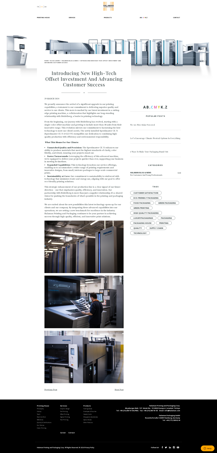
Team (38, 414)
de (46, 7)
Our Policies (40, 425)
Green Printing (141, 208)
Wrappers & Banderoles (90, 417)
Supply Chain (156, 228)
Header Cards (87, 414)
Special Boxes (87, 420)
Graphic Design (65, 409)
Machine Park (41, 417)
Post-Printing (64, 420)
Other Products (88, 422)
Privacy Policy (89, 447)
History (39, 411)
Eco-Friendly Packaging (145, 198)
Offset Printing (64, 414)
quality (137, 228)
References (40, 420)
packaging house (142, 223)
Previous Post (50, 389)
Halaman (108, 7)
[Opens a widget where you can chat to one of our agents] (207, 448)
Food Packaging (141, 203)
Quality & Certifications (44, 422)
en (42, 7)
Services (72, 17)
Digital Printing (65, 417)
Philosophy (40, 409)
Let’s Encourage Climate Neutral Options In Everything (155, 138)
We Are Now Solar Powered (142, 125)
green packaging (167, 203)
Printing (163, 223)
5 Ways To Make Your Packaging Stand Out (149, 151)
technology (140, 233)
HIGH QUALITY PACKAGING (146, 213)
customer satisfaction (145, 193)
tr (38, 7)
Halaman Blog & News (146, 174)
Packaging (166, 218)
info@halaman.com (172, 411)
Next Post (119, 389)
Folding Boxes (87, 409)
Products (108, 17)
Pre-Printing (64, 411)
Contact (176, 17)
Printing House (43, 17)
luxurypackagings (143, 218)
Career (63, 433)
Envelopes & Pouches (89, 411)
